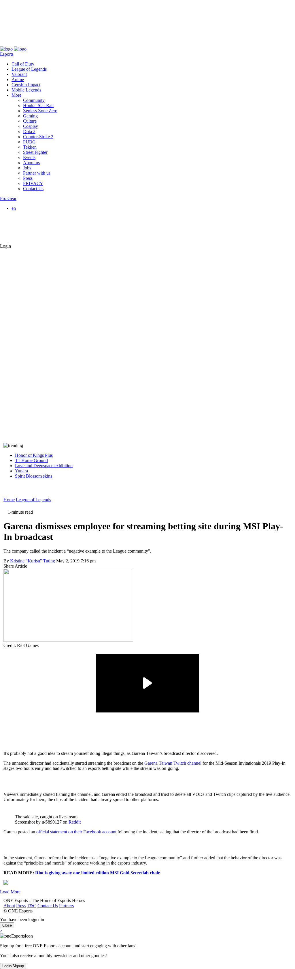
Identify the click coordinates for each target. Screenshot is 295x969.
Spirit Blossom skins (33, 476)
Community (34, 100)
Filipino (30, 223)
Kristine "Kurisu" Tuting (32, 560)
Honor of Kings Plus (34, 455)
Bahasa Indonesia (39, 218)
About (6, 43)
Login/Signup (13, 966)
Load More (10, 891)
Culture (30, 121)
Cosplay (30, 126)
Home (9, 499)
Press (17, 43)
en (14, 208)
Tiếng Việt (32, 229)
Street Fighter (35, 152)
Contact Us (44, 43)
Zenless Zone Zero (40, 110)
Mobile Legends (26, 89)
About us (31, 162)
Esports (7, 54)
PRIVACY (33, 183)
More (16, 95)
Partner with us (36, 173)
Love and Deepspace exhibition (44, 465)
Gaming (30, 115)
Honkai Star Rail (38, 105)
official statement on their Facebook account (76, 831)
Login (5, 246)
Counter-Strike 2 (38, 136)
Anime (18, 79)
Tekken (30, 147)
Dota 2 (29, 131)
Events (29, 157)
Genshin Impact (26, 84)
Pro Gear (8, 198)
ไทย (27, 235)
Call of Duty (23, 63)
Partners (63, 43)
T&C (28, 43)
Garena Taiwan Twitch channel (173, 763)
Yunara (21, 470)
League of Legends (29, 69)
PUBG (29, 141)
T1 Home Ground (31, 460)
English (30, 213)
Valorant (19, 74)
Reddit (75, 822)
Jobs (27, 167)
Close (7, 925)
